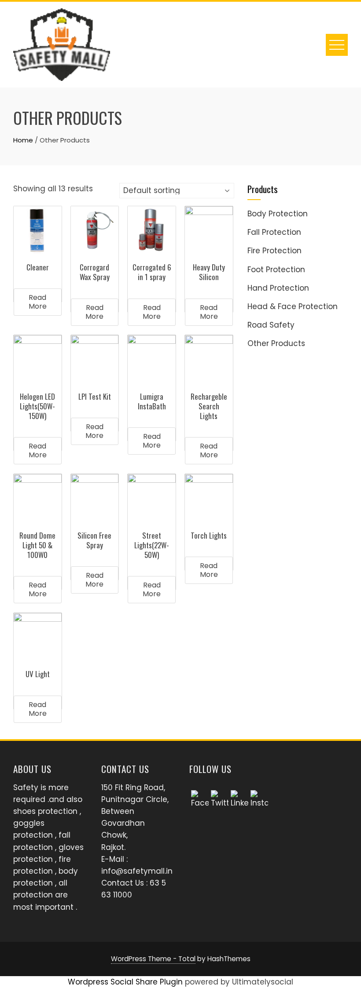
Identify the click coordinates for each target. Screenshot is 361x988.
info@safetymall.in (137, 871)
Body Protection (277, 213)
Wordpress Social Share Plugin (126, 982)
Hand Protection (278, 288)
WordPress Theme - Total (153, 958)
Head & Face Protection (292, 306)
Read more (38, 301)
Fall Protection (274, 232)
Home (23, 140)
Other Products (276, 343)
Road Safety (271, 325)
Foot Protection (276, 269)
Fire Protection (274, 250)
